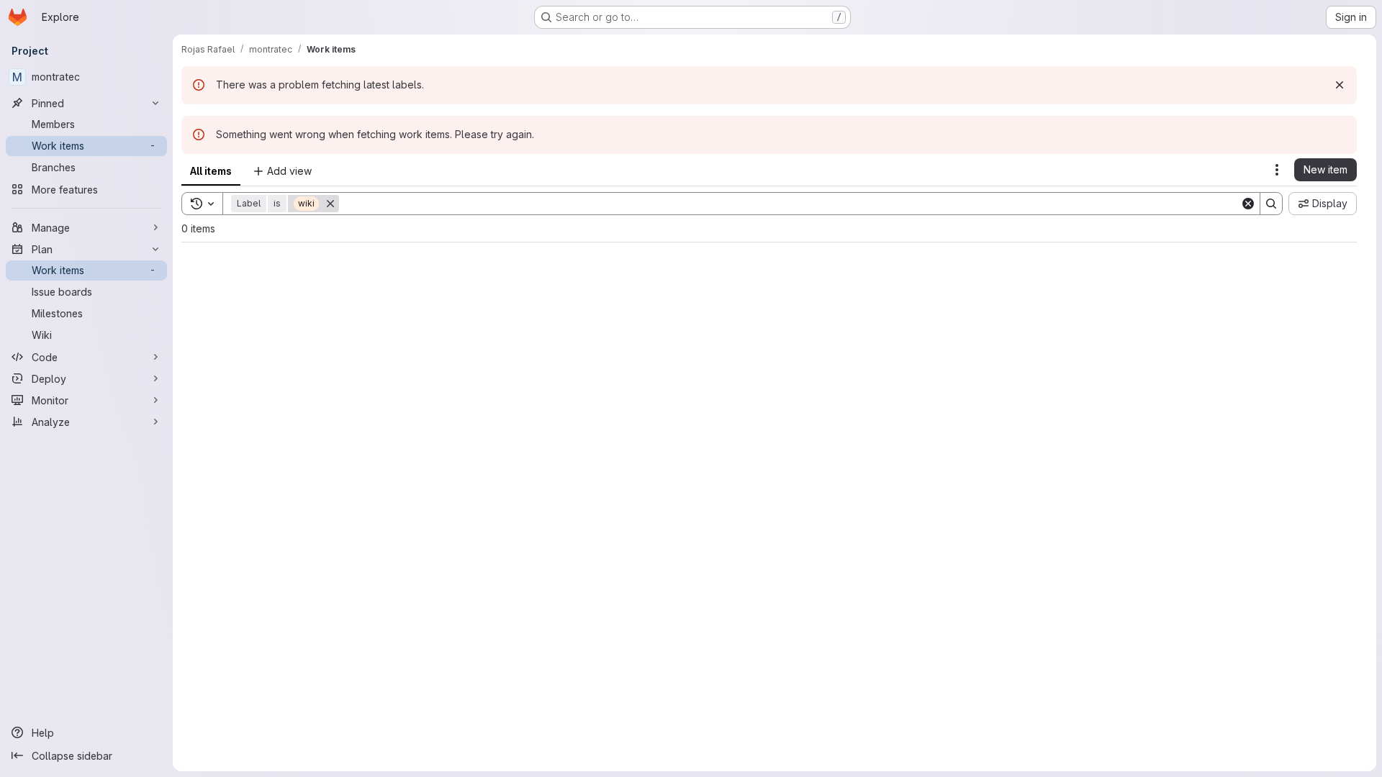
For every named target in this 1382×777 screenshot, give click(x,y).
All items (211, 171)
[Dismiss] (1339, 85)
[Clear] (1248, 203)
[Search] (1271, 203)
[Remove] (330, 203)
